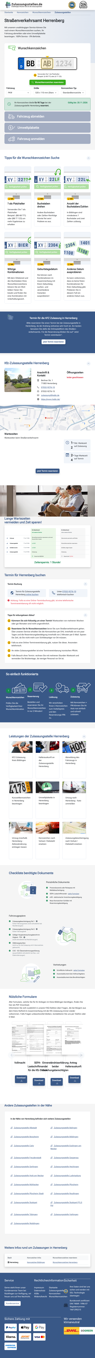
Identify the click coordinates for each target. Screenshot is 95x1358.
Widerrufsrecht (40, 1296)
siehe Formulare (73, 894)
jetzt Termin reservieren (53, 342)
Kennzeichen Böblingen (36, 1262)
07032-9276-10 (48, 387)
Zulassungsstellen (63, 12)
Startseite (8, 12)
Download (21, 1077)
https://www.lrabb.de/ (50, 399)
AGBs (36, 1293)
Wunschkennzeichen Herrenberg (65, 1262)
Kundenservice (12, 1303)
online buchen (32, 594)
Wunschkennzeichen (41, 12)
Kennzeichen (22, 12)
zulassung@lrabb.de (50, 395)
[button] (11, 1055)
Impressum (39, 1287)
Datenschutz (39, 1290)
